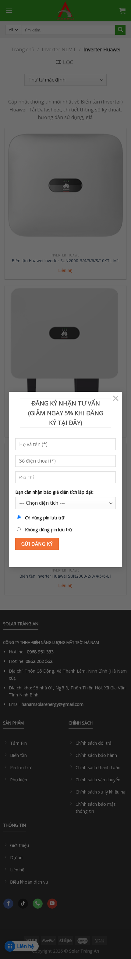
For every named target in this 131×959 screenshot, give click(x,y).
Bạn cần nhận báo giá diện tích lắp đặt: (54, 492)
